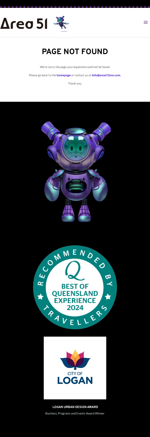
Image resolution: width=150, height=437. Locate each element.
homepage (64, 75)
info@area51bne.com (106, 75)
